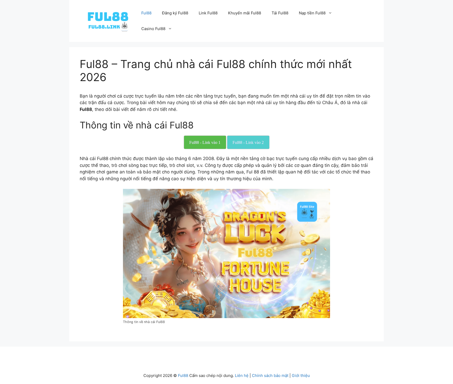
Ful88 (146, 12)
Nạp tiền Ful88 (312, 12)
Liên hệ (242, 375)
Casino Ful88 (153, 28)
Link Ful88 (208, 12)
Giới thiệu (301, 375)
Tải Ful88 (280, 12)
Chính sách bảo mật (270, 375)
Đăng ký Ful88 (175, 12)
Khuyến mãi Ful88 (244, 12)
